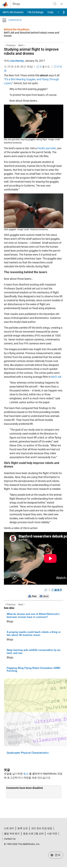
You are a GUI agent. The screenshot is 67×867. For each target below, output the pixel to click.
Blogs (16, 3)
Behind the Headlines (16, 29)
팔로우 (58, 589)
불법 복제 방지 (12, 833)
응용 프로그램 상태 (33, 833)
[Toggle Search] (55, 4)
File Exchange (35, 12)
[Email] (44, 596)
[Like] (46, 589)
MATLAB (56, 376)
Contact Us (10, 838)
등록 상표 (22, 828)
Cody (50, 12)
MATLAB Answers (12, 12)
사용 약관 (52, 833)
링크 (25, 773)
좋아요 (44, 66)
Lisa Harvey (17, 60)
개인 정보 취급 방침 (41, 828)
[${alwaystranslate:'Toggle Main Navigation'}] (61, 4)
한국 (57, 855)
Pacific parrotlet (46, 148)
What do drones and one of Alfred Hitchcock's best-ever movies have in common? (33, 615)
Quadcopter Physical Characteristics (28, 752)
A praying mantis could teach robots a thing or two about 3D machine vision (34, 633)
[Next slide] (60, 12)
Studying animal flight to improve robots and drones (31, 51)
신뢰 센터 (9, 828)
